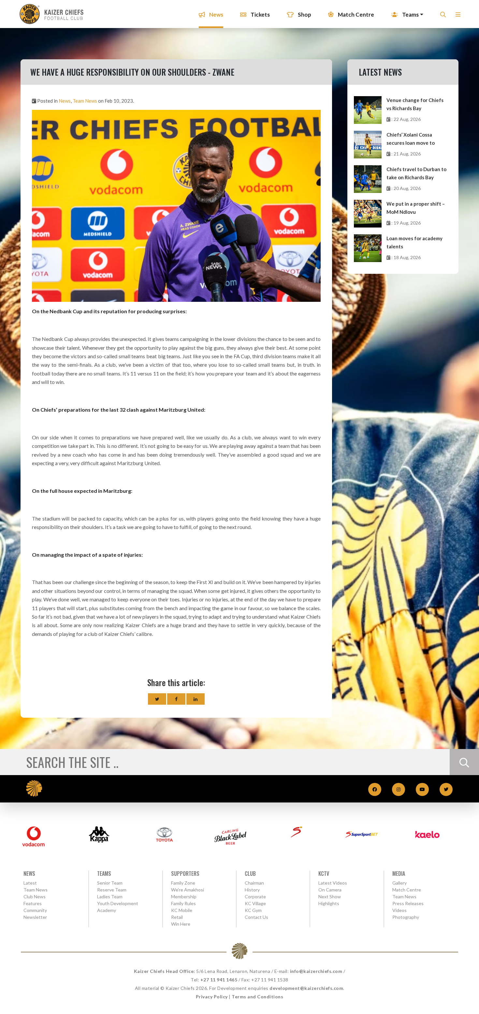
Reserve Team (111, 889)
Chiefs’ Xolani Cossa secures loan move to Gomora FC (410, 139)
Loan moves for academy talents (414, 242)
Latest (30, 883)
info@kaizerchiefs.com (316, 971)
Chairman (254, 883)
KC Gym (253, 910)
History (252, 889)
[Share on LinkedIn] (195, 699)
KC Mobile (181, 910)
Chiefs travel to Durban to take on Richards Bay (416, 173)
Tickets (260, 14)
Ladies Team (110, 896)
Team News (85, 101)
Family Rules (183, 903)
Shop (304, 14)
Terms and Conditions (257, 996)
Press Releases (408, 903)
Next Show (329, 896)
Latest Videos (332, 883)
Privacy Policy (212, 996)
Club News (34, 896)
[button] (458, 16)
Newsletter (35, 917)
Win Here (180, 924)
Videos (399, 910)
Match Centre (355, 14)
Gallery (399, 883)
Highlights (328, 903)
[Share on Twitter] (157, 699)
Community (35, 910)
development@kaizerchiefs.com (306, 988)
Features (32, 903)
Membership (183, 896)
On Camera (329, 889)
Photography (405, 917)
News (215, 14)
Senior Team (110, 883)
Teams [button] (410, 14)
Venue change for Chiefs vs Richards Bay (414, 104)
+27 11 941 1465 (219, 979)
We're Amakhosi (187, 889)
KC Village (255, 903)
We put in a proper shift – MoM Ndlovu (415, 208)
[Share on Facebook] (176, 699)
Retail (177, 917)
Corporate (255, 896)
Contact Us (256, 917)
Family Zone (183, 883)
